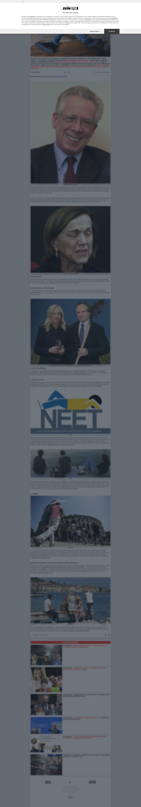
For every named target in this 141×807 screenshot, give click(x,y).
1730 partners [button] (31, 16)
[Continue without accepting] (23, 1)
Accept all (112, 31)
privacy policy (46, 24)
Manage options (94, 31)
